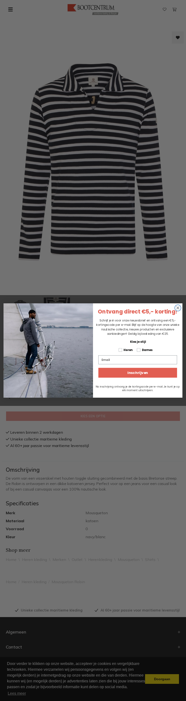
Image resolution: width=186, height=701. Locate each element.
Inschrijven (137, 372)
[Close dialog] (178, 308)
